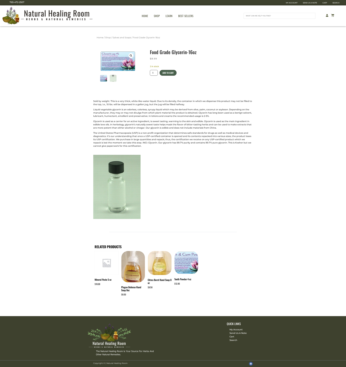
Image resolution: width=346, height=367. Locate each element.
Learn (169, 16)
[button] (131, 55)
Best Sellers (185, 16)
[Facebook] (251, 364)
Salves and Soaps (122, 37)
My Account (291, 3)
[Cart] (332, 16)
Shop (157, 16)
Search (336, 3)
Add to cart (168, 72)
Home (145, 16)
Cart (324, 3)
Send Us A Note (310, 3)
